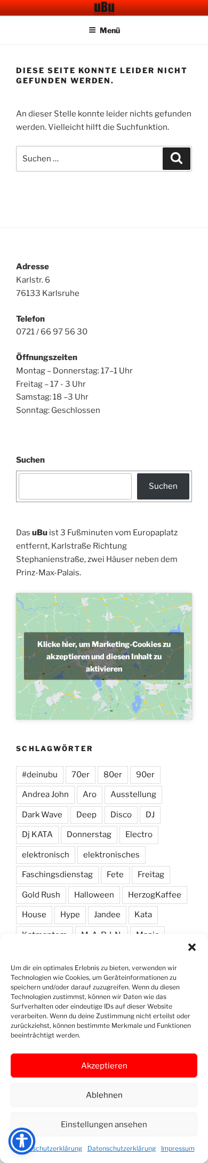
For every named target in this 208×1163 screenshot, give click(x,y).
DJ (150, 814)
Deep (86, 814)
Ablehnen (104, 1095)
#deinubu (40, 774)
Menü (110, 30)
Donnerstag (89, 834)
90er (145, 774)
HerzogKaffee (154, 895)
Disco (121, 814)
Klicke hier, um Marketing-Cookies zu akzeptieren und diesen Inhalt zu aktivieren (104, 656)
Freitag (151, 874)
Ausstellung (133, 794)
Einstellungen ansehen (104, 1124)
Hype (70, 914)
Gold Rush (41, 895)
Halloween (94, 895)
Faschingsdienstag (57, 874)
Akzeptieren (104, 1066)
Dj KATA (37, 834)
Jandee (107, 914)
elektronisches (111, 855)
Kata (143, 914)
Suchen (30, 460)
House (34, 914)
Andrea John (45, 794)
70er (80, 774)
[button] (192, 947)
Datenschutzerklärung (48, 1148)
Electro (139, 834)
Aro (90, 794)
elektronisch (45, 855)
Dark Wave (42, 814)
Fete (115, 874)
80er (112, 774)
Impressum (178, 1148)
